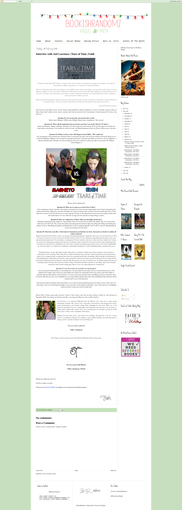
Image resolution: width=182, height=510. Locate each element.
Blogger (103, 505)
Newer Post (39, 470)
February (127, 139)
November (128, 116)
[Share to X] (60, 410)
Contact (59, 41)
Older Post (113, 470)
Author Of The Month (134, 41)
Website (82, 369)
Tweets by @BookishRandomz (119, 491)
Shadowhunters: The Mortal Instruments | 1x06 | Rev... (132, 155)
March (126, 137)
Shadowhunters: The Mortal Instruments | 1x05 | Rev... (132, 159)
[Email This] (57, 410)
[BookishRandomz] (91, 496)
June (126, 129)
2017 (124, 109)
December (127, 113)
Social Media (73, 41)
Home (38, 41)
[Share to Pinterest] (64, 410)
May (126, 131)
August (127, 124)
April (126, 134)
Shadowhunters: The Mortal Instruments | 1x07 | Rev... (132, 150)
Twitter (72, 330)
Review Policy (91, 41)
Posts (124, 295)
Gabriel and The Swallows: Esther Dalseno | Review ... (133, 146)
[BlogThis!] (59, 410)
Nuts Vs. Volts (111, 41)
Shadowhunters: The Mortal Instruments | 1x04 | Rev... (132, 163)
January (127, 167)
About (48, 41)
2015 (124, 170)
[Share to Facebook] (62, 410)
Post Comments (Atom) (49, 474)
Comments (126, 299)
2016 (124, 111)
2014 (124, 173)
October (127, 119)
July (126, 126)
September (128, 121)
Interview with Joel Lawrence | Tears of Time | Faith (134, 142)
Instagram (79, 330)
